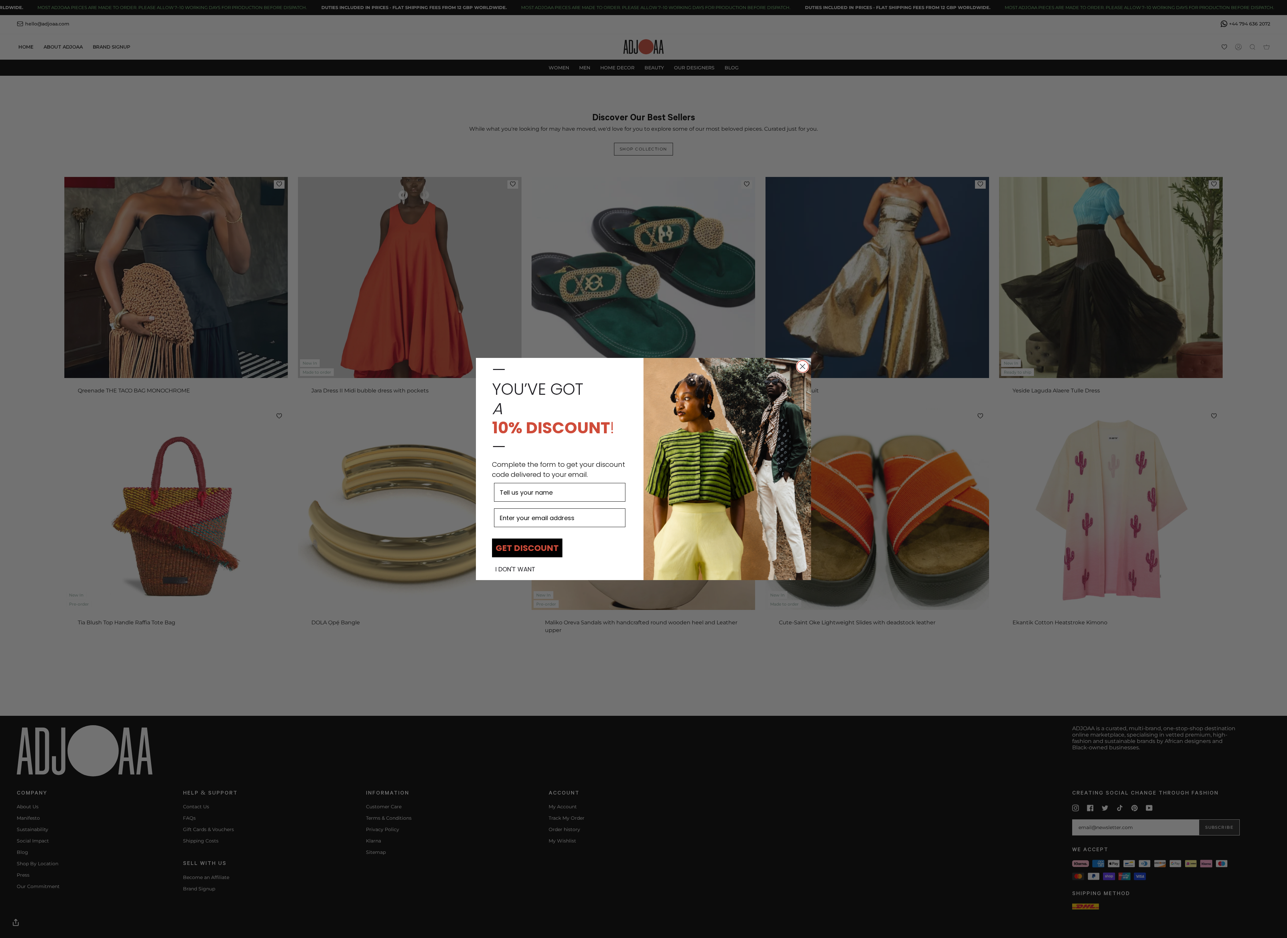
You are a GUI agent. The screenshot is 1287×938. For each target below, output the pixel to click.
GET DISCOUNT (527, 548)
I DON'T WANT (515, 569)
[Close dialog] (802, 366)
